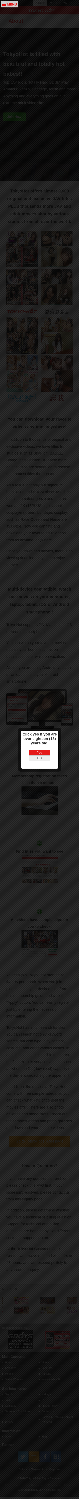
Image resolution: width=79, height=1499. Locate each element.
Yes (39, 752)
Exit (39, 758)
